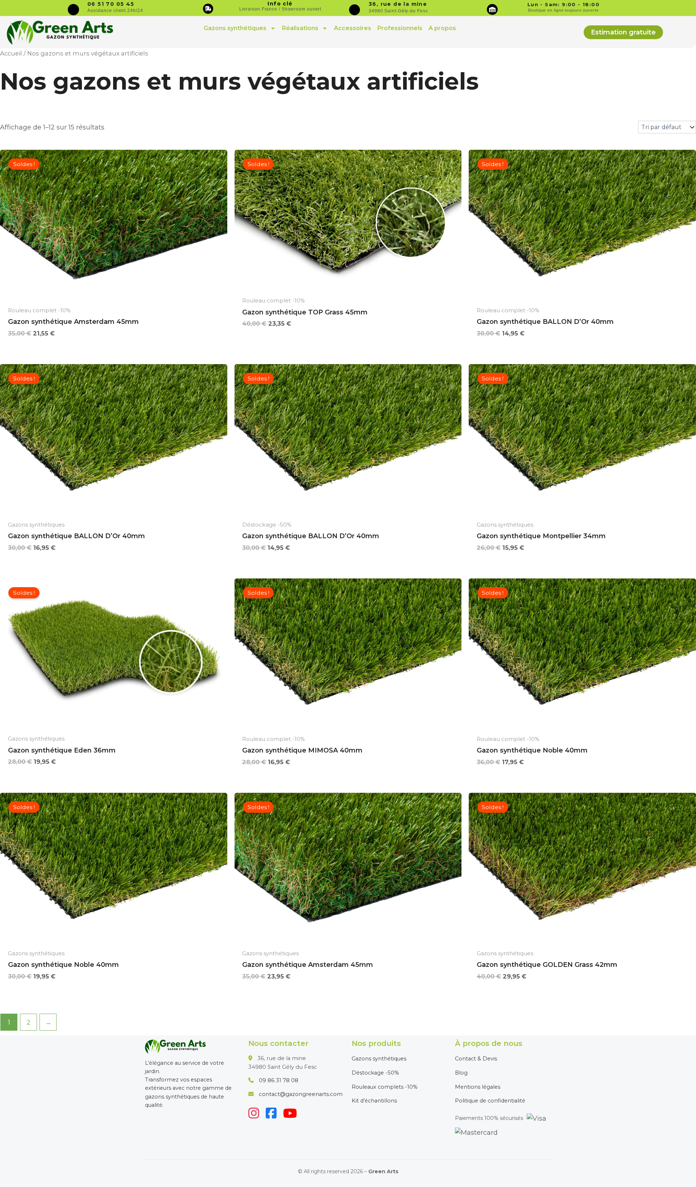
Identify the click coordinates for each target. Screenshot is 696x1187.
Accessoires (352, 28)
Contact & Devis (476, 1058)
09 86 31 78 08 (278, 1080)
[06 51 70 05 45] (73, 9)
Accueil (11, 53)
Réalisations (300, 28)
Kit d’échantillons (374, 1100)
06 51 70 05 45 (110, 4)
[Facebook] (271, 1113)
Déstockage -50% (375, 1072)
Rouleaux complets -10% (385, 1087)
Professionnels (399, 28)
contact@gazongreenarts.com (301, 1094)
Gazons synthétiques (235, 28)
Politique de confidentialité (490, 1100)
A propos (442, 28)
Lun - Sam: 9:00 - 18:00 (563, 4)
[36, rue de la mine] (354, 9)
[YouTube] (290, 1113)
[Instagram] (253, 1113)
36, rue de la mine (398, 4)
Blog (461, 1072)
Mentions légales (477, 1087)
